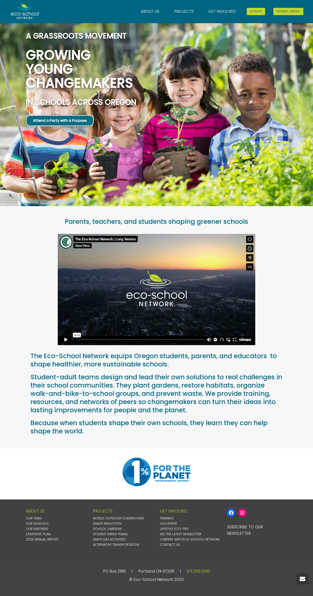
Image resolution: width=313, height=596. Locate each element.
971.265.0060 (198, 571)
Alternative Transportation (116, 544)
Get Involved (222, 11)
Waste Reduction (107, 523)
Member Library (288, 11)
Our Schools (37, 523)
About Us (151, 11)
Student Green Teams (110, 534)
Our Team (33, 518)
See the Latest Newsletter (180, 534)
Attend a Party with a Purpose (60, 120)
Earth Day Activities (109, 539)
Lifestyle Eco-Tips (174, 529)
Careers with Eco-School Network (190, 539)
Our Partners (37, 529)
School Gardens (107, 529)
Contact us (170, 544)
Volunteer (168, 523)
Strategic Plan (38, 534)
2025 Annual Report (42, 539)
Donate (256, 11)
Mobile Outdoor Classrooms (118, 518)
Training (167, 518)
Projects (184, 11)
